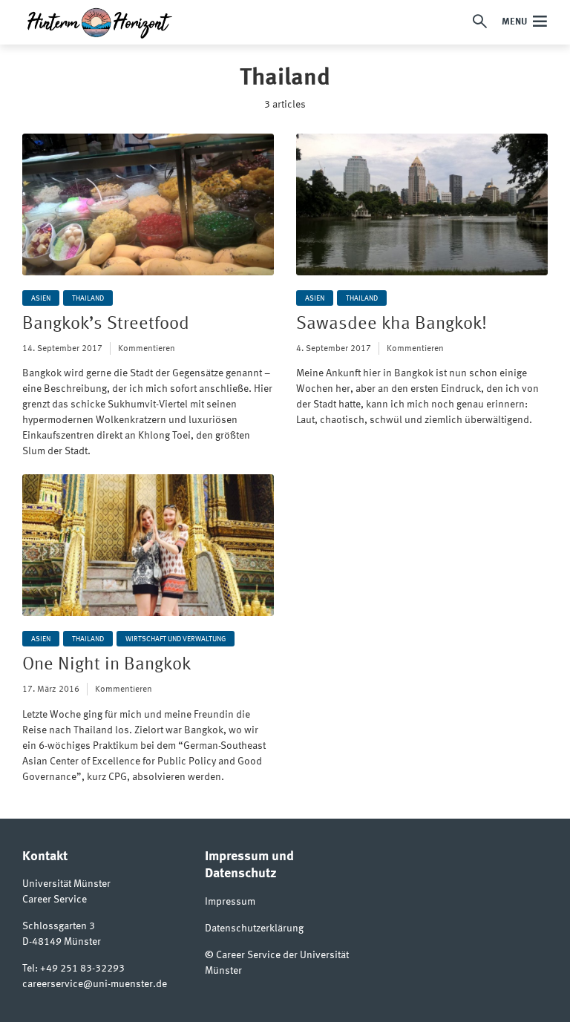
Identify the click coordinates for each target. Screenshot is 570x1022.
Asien (40, 298)
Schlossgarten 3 (58, 926)
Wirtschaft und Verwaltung (175, 639)
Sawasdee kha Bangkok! (391, 324)
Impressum (230, 902)
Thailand (88, 298)
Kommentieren (146, 348)
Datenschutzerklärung (254, 928)
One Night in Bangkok (106, 665)
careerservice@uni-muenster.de (94, 984)
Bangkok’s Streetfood (105, 324)
